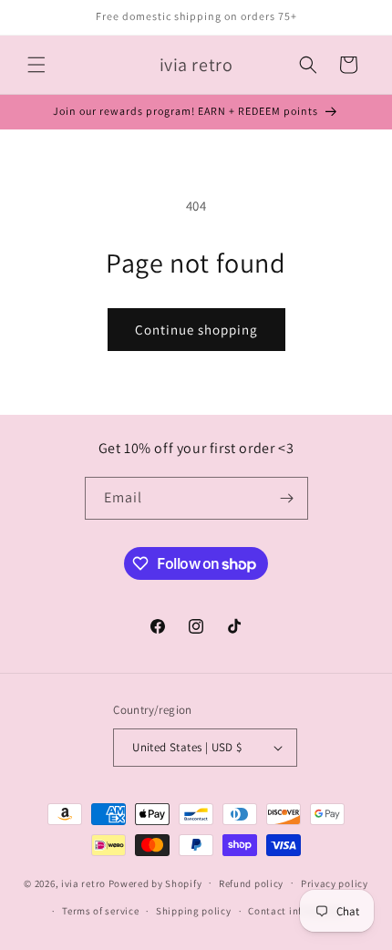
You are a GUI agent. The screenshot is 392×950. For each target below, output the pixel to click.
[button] (36, 65)
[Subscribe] (287, 498)
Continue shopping (196, 329)
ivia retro (83, 882)
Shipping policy (194, 910)
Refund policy (251, 883)
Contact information (297, 910)
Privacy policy (334, 883)
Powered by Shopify (155, 882)
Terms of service (100, 910)
